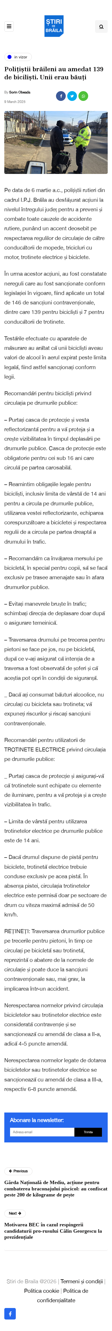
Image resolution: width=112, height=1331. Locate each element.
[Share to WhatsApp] (83, 96)
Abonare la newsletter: (37, 1120)
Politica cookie (41, 1291)
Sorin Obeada (19, 92)
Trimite (88, 1132)
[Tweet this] (72, 96)
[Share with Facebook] (61, 96)
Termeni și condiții (82, 1281)
